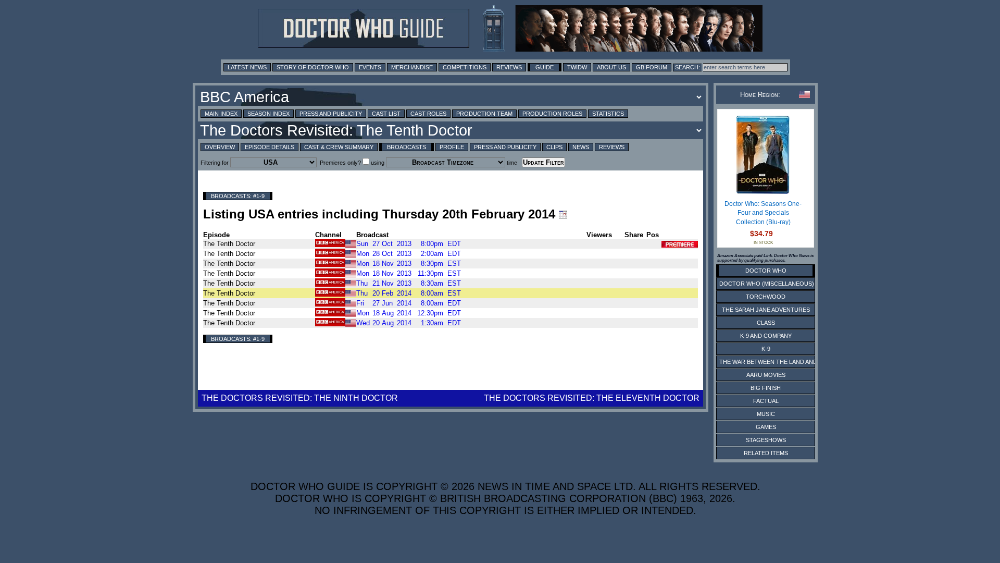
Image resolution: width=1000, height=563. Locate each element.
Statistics (608, 114)
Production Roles (552, 114)
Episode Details (269, 147)
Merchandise (412, 67)
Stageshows (766, 440)
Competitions (464, 67)
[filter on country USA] (350, 243)
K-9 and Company (766, 336)
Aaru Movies (765, 375)
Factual (766, 401)
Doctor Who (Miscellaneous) (766, 283)
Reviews (509, 67)
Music (766, 414)
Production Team (484, 114)
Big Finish (766, 388)
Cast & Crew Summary (338, 147)
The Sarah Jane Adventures (766, 310)
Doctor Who (765, 270)
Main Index (221, 114)
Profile (452, 147)
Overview (220, 147)
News (580, 147)
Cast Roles (428, 114)
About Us (611, 67)
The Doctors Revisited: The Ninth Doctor (300, 398)
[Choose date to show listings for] (563, 214)
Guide (544, 67)
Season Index (268, 114)
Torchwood (765, 296)
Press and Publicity (330, 114)
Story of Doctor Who (313, 67)
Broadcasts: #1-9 (238, 196)
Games (766, 427)
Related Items (766, 453)
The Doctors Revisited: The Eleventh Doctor (591, 398)
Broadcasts (406, 147)
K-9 (765, 349)
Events (370, 67)
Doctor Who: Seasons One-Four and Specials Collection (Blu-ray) (763, 213)
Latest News (247, 67)
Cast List (386, 114)
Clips (554, 147)
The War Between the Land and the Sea (781, 362)
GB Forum (651, 67)
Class (766, 323)
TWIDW (577, 67)
